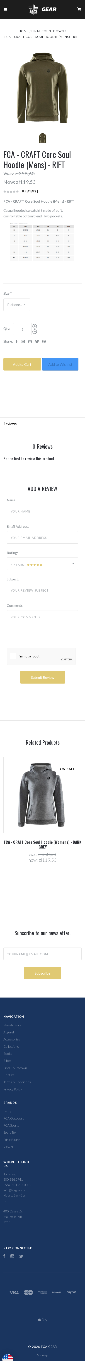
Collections (11, 1046)
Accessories (11, 1039)
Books (7, 1053)
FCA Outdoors (13, 1118)
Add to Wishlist (60, 364)
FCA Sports (11, 1125)
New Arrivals (12, 1025)
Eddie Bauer (11, 1140)
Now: (9, 182)
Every (7, 1111)
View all (8, 1147)
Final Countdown (15, 1068)
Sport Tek (9, 1132)
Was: (8, 173)
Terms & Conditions (17, 1082)
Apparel (8, 1032)
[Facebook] (4, 1257)
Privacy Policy (12, 1089)
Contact (9, 1075)
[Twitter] (21, 1257)
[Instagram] (12, 1257)
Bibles (7, 1060)
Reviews (10, 424)
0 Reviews (29, 191)
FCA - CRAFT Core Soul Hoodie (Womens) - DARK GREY (42, 844)
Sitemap (42, 1355)
